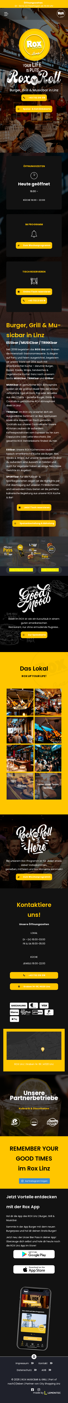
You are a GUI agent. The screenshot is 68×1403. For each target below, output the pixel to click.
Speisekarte (46, 458)
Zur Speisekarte (37, 634)
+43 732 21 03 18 (36, 300)
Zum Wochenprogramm (37, 245)
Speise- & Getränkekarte (37, 108)
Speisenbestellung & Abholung (37, 523)
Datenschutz (24, 1370)
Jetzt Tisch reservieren (37, 507)
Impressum (22, 1363)
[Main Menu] (6, 14)
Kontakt (43, 1363)
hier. (55, 441)
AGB (44, 1370)
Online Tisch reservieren (37, 291)
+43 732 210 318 (37, 97)
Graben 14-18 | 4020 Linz (36, 986)
